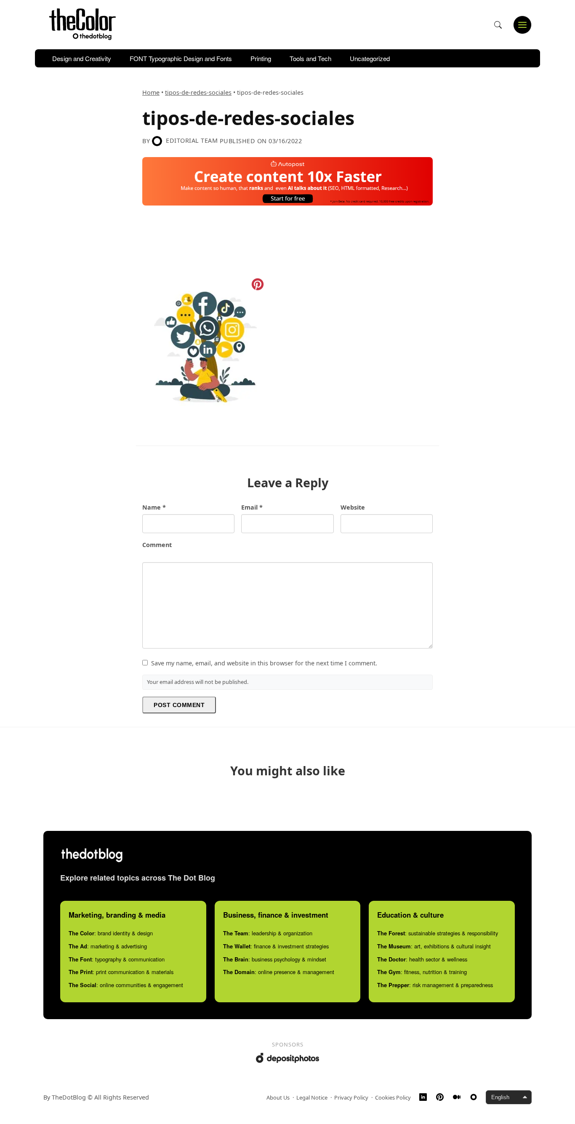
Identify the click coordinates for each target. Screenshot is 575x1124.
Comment (157, 545)
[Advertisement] (295, 239)
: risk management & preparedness (435, 985)
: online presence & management (278, 972)
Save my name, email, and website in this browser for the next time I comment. (264, 663)
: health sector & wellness (422, 959)
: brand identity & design (111, 933)
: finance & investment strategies (276, 946)
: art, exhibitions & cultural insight (434, 946)
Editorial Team (192, 140)
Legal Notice (311, 1097)
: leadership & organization (267, 933)
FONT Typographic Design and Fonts (181, 58)
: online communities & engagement (126, 985)
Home (151, 92)
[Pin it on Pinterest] (257, 284)
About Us (278, 1097)
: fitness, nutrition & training (422, 972)
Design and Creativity (81, 58)
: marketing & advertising (108, 946)
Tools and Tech (310, 58)
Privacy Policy (351, 1097)
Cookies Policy (393, 1097)
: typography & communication (117, 959)
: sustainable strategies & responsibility (437, 933)
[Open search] (498, 24)
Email (252, 507)
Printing (260, 58)
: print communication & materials (121, 972)
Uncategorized (370, 58)
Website (353, 507)
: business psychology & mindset (274, 959)
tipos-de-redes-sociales (198, 92)
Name (154, 507)
